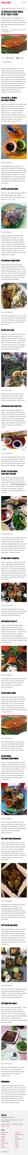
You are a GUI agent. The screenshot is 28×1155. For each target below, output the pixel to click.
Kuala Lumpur (12, 8)
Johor (16, 1136)
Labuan (17, 1147)
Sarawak (3, 1147)
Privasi (2, 1126)
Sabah (16, 1145)
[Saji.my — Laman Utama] (6, 3)
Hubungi (8, 1124)
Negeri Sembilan (19, 1134)
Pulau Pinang (4, 1143)
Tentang (3, 1124)
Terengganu (18, 1138)
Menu (24, 2)
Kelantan (3, 1140)
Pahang (3, 1138)
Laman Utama (4, 8)
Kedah (16, 1143)
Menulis (21, 1124)
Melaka (3, 1136)
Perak (16, 1140)
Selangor (17, 1132)
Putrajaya (3, 1134)
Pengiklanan (15, 1124)
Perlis (2, 1145)
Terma (7, 1126)
